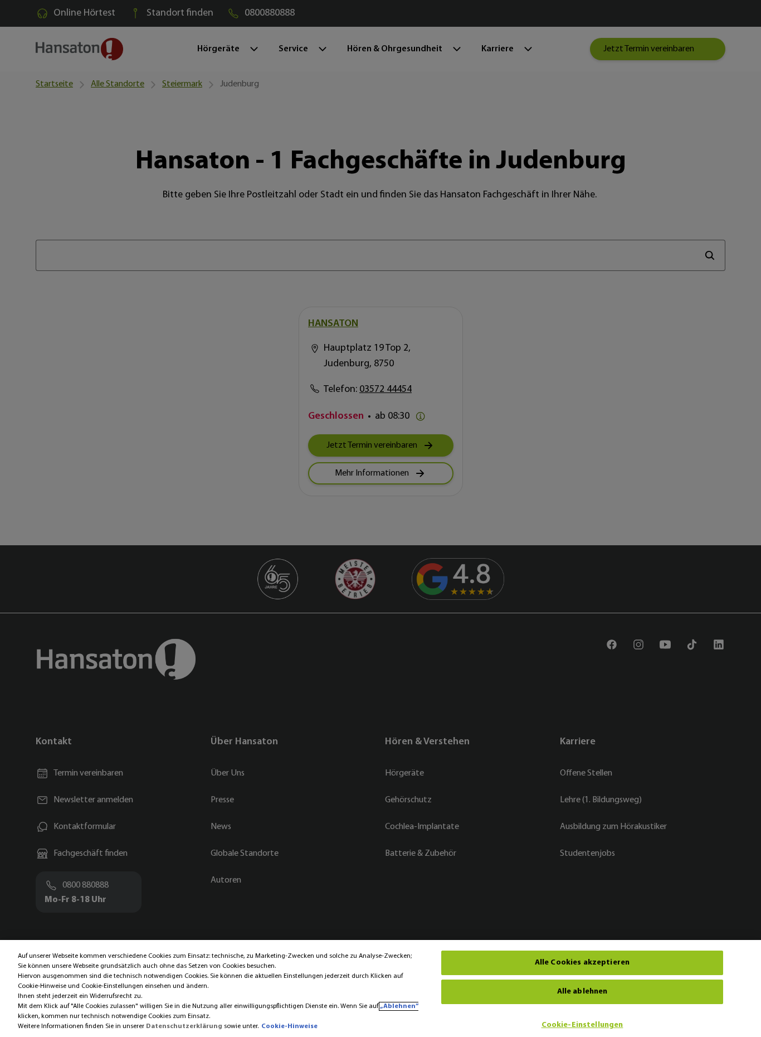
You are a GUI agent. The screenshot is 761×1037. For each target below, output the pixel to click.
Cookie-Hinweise (289, 1026)
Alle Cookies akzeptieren (582, 962)
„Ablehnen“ (399, 1006)
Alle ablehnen (582, 991)
